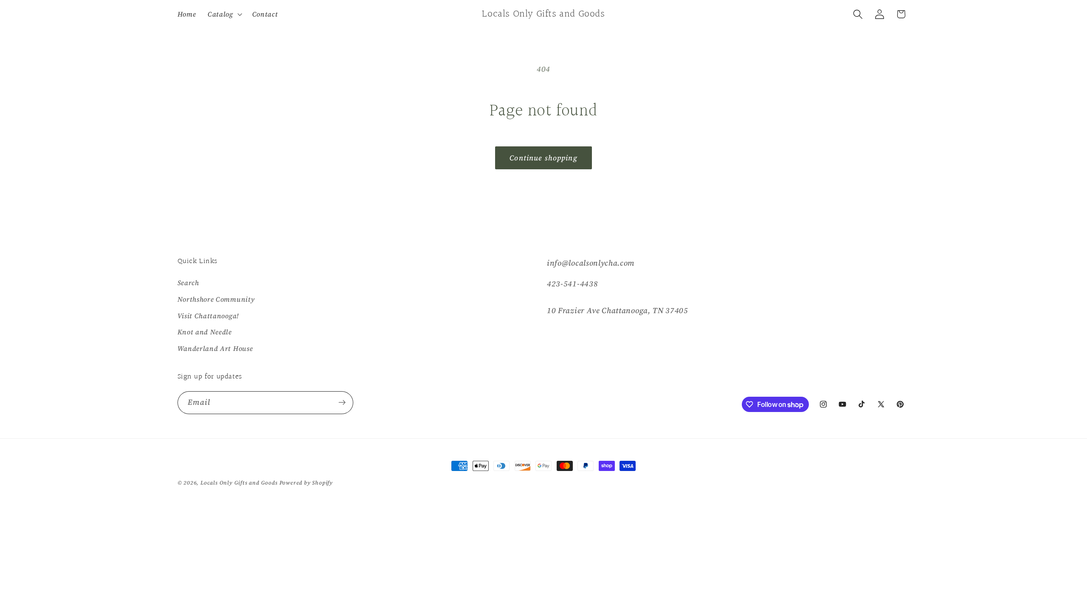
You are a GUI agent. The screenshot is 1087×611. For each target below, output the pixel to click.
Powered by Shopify (306, 482)
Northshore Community (216, 299)
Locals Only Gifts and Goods (239, 482)
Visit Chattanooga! (208, 315)
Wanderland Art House (215, 348)
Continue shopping (543, 158)
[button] (224, 14)
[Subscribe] (342, 402)
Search (188, 282)
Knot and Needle (204, 331)
